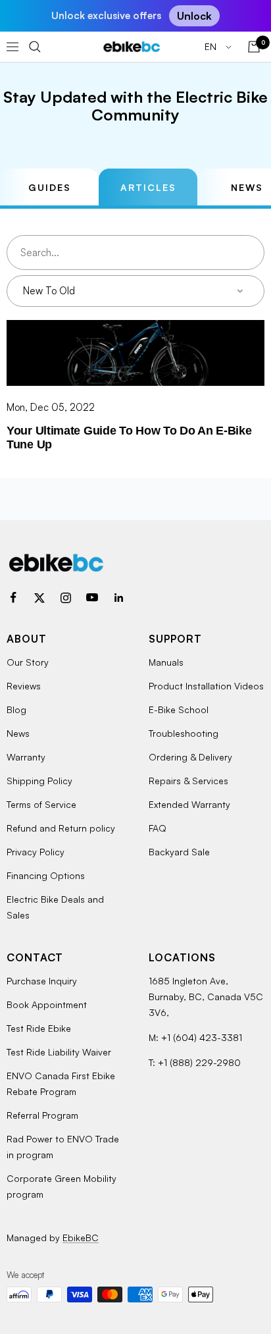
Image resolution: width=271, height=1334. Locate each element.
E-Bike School (179, 709)
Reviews (24, 685)
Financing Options (46, 875)
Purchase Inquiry (42, 980)
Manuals (166, 662)
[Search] (35, 47)
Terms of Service (41, 804)
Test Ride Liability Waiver (59, 1051)
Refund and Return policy (61, 828)
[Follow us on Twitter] (39, 597)
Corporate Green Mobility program (61, 1186)
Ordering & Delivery (190, 756)
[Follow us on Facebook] (13, 597)
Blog (16, 709)
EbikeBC (80, 1237)
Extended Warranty (189, 804)
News (18, 733)
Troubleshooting (183, 733)
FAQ (157, 828)
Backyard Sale (179, 851)
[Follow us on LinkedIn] (118, 597)
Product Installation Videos (206, 685)
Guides (49, 187)
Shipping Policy (39, 780)
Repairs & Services (188, 780)
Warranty (26, 756)
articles (148, 187)
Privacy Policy (35, 851)
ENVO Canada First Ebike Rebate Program (61, 1083)
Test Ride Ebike (39, 1028)
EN (212, 46)
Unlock (194, 15)
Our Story (28, 662)
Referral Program (42, 1115)
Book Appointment (47, 1004)
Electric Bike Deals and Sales (55, 907)
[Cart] (253, 47)
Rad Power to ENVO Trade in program (63, 1146)
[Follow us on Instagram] (65, 597)
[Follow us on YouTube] (92, 597)
